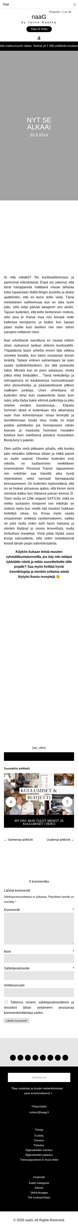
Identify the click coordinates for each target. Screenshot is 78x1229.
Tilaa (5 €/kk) (39, 29)
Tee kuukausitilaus (39, 1197)
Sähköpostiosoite (39, 968)
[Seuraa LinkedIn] (65, 1058)
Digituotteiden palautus (39, 1154)
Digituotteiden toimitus (39, 1150)
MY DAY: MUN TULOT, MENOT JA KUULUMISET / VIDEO (39, 822)
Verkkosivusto (14, 985)
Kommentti (39, 910)
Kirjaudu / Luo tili (60, 11)
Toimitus (39, 1140)
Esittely (39, 1135)
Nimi (39, 951)
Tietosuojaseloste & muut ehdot (39, 1159)
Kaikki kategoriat (39, 1183)
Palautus (39, 1145)
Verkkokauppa (39, 1192)
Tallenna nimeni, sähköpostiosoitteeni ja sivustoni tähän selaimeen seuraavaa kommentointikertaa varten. (39, 1007)
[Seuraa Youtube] (28, 1058)
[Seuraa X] (58, 1058)
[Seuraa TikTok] (20, 1058)
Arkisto (39, 1187)
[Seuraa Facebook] (35, 1058)
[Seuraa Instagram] (13, 1058)
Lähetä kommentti (16, 1020)
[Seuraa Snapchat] (50, 1058)
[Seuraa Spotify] (43, 1058)
